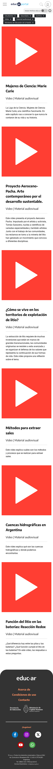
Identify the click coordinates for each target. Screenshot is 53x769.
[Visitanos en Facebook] (15, 734)
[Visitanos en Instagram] (26, 734)
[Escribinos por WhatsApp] (32, 744)
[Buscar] (41, 4)
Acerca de (24, 689)
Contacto (24, 699)
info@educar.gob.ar (33, 764)
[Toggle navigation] (2, 1)
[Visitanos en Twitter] (38, 734)
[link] (48, 4)
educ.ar (12, 755)
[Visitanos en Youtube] (21, 744)
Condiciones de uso (24, 694)
